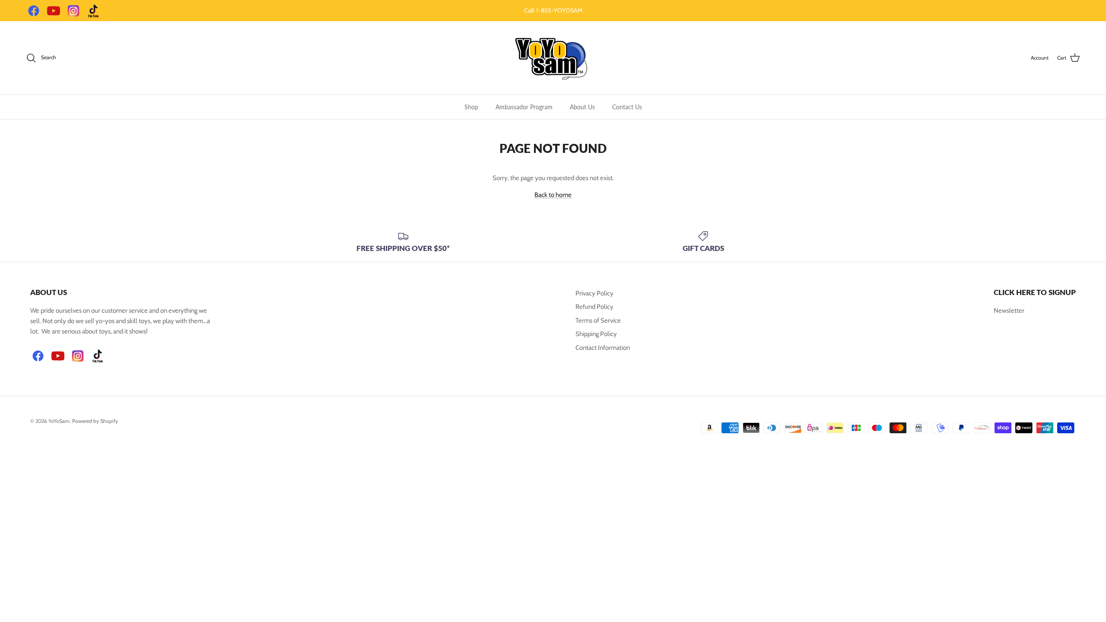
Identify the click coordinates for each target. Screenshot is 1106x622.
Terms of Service (598, 320)
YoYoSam (59, 421)
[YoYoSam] (553, 58)
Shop (471, 107)
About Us (582, 107)
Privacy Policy (594, 293)
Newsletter (1009, 310)
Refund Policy (594, 307)
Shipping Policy (596, 334)
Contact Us (627, 107)
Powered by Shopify (95, 421)
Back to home (553, 195)
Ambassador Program (524, 107)
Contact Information (602, 348)
